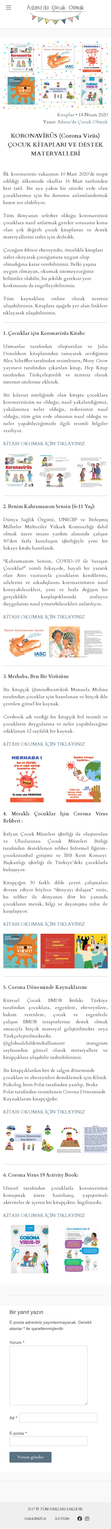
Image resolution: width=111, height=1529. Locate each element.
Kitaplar (65, 115)
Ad (13, 1417)
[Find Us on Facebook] (79, 1519)
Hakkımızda (35, 1519)
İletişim (62, 1519)
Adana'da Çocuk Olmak (82, 122)
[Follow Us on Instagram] (87, 1519)
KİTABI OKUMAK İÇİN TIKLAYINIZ (44, 443)
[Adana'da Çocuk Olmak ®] (55, 14)
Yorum (16, 1342)
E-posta (18, 1433)
